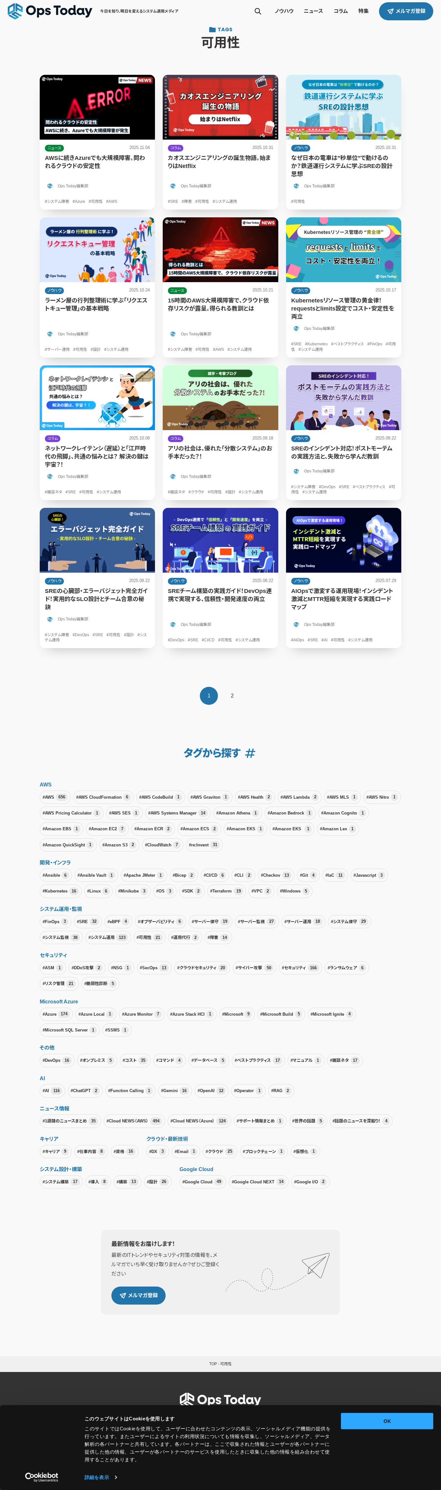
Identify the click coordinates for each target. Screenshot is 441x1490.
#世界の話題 (307, 1121)
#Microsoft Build (280, 1013)
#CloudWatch (161, 844)
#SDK (191, 891)
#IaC (334, 875)
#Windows (293, 891)
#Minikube (131, 891)
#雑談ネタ (343, 1060)
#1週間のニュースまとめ (69, 1121)
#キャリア (54, 1151)
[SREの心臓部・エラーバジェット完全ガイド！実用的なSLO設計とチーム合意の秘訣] (97, 578)
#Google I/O (309, 1181)
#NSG (120, 967)
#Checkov (275, 875)
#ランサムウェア (346, 967)
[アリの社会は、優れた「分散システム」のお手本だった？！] (220, 432)
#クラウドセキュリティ (201, 967)
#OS (163, 891)
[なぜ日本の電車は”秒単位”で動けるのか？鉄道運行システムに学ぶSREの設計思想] (343, 142)
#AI (51, 1090)
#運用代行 (184, 937)
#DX (156, 1151)
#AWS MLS (341, 796)
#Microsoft (236, 1013)
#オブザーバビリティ (159, 921)
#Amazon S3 (118, 844)
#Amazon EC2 (106, 828)
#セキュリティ (299, 967)
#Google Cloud (201, 1181)
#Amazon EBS (60, 828)
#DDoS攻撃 (86, 967)
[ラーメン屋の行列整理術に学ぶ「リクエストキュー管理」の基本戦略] (97, 287)
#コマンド (168, 1060)
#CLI (242, 875)
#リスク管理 (58, 983)
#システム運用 (107, 937)
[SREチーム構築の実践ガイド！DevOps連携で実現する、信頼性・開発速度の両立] (220, 578)
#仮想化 (304, 1151)
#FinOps (54, 921)
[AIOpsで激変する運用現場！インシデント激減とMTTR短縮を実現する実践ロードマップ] (343, 578)
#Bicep (183, 875)
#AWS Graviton (208, 796)
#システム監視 (60, 937)
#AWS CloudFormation (102, 796)
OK (387, 1421)
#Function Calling (129, 1090)
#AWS (54, 796)
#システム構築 (60, 1181)
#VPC (260, 891)
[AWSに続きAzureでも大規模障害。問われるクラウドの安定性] (97, 142)
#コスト (134, 1060)
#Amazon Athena (236, 813)
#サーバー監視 (255, 921)
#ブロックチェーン (262, 1151)
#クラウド (219, 1151)
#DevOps (56, 1060)
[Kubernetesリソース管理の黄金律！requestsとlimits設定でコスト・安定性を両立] (343, 287)
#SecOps (153, 967)
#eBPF (117, 921)
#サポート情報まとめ (259, 1121)
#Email (185, 1151)
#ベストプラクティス (257, 1060)
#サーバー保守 (209, 921)
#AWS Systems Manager (176, 813)
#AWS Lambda (298, 796)
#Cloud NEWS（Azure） (198, 1121)
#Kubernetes (59, 891)
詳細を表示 (97, 1477)
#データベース (207, 1060)
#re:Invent (203, 844)
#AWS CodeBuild (159, 796)
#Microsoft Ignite (331, 1013)
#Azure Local (94, 1013)
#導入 (97, 1181)
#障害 (217, 937)
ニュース (313, 11)
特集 (363, 11)
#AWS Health (254, 796)
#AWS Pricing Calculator (70, 813)
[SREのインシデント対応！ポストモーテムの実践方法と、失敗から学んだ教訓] (343, 432)
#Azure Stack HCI (190, 1013)
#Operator (247, 1090)
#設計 (156, 1181)
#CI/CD (214, 875)
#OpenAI (210, 1090)
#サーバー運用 (302, 921)
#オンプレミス (96, 1060)
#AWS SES (123, 813)
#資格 (123, 1151)
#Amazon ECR (151, 828)
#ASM (52, 967)
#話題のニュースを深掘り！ (360, 1121)
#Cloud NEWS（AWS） (133, 1121)
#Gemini (174, 1090)
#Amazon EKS (244, 828)
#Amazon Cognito (342, 813)
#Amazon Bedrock (289, 813)
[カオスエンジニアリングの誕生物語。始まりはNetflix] (220, 142)
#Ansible (55, 875)
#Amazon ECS (198, 828)
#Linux (97, 891)
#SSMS (115, 1030)
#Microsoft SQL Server (68, 1030)
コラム (340, 11)
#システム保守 (348, 921)
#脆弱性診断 (99, 983)
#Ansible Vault (95, 875)
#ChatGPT (84, 1090)
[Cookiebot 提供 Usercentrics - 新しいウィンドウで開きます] (42, 1477)
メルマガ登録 (411, 11)
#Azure (55, 1013)
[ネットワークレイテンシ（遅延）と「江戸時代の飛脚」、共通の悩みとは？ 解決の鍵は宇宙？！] (97, 432)
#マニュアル (305, 1060)
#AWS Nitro (380, 796)
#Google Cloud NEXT (257, 1181)
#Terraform (225, 891)
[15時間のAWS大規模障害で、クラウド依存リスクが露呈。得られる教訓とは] (220, 287)
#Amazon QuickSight (67, 844)
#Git (307, 875)
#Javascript (368, 875)
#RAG (280, 1090)
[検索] (258, 11)
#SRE (87, 921)
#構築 (126, 1181)
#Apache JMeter (143, 875)
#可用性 (148, 937)
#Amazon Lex (337, 828)
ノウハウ (284, 11)
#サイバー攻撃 (253, 967)
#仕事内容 (90, 1151)
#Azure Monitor (140, 1013)
